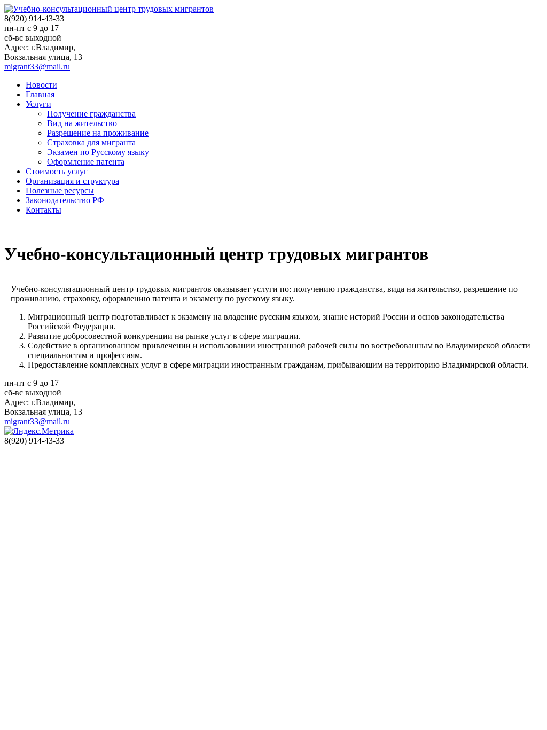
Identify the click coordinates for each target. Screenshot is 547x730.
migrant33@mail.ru (37, 66)
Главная (40, 94)
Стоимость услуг (57, 171)
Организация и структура (72, 180)
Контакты (43, 209)
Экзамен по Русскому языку (98, 152)
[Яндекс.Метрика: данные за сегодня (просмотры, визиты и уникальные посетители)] (39, 431)
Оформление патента (85, 161)
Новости (41, 84)
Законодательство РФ (65, 200)
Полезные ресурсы (60, 190)
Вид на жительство (82, 123)
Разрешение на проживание (98, 132)
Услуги (38, 103)
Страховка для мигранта (91, 142)
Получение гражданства (91, 113)
